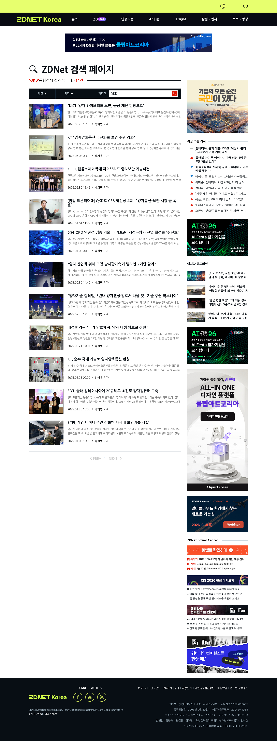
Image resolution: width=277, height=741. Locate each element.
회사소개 (143, 688)
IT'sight (180, 19)
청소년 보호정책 (239, 688)
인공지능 (127, 19)
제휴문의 (187, 688)
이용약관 (222, 688)
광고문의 (155, 688)
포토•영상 (240, 19)
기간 (67, 93)
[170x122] (46, 116)
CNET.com (35, 714)
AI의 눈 (154, 19)
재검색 (102, 93)
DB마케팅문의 (171, 688)
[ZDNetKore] (44, 11)
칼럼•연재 (209, 19)
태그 (40, 93)
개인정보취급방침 (204, 688)
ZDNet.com (50, 714)
